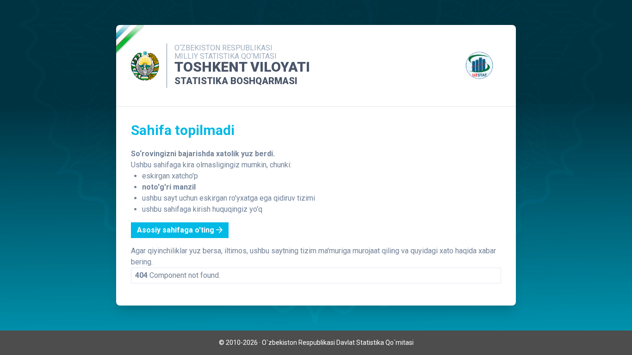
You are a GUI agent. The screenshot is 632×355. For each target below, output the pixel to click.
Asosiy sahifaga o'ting (176, 230)
